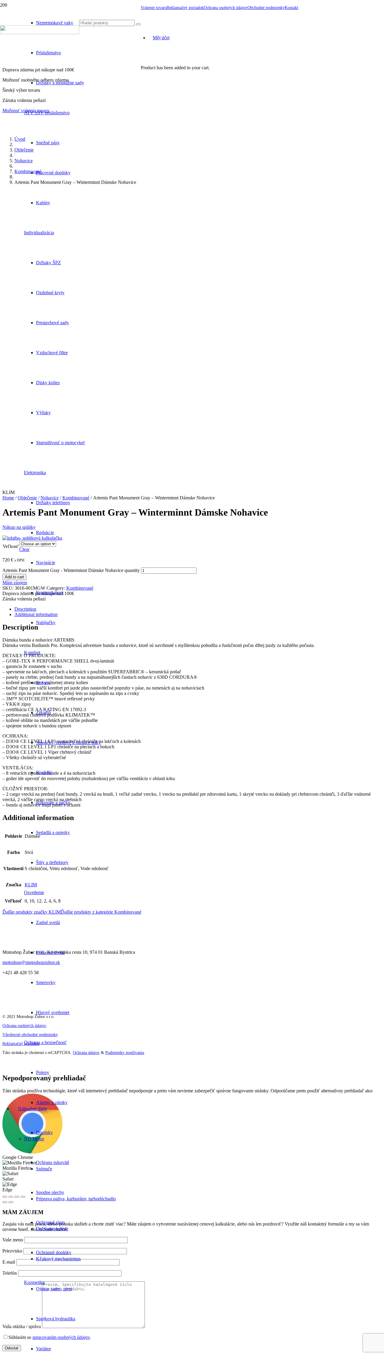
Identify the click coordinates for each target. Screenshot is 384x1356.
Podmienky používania (124, 1052)
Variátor (43, 1348)
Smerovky (46, 982)
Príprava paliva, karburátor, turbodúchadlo (76, 1198)
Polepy (42, 1072)
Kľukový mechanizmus (58, 1258)
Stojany (43, 682)
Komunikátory (50, 592)
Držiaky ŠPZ (48, 262)
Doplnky (44, 1132)
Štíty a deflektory (52, 862)
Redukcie (45, 532)
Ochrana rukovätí (52, 1162)
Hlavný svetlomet (52, 1012)
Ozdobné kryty (50, 292)
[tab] (198, 609)
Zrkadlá (43, 712)
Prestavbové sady (52, 322)
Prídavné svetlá (50, 952)
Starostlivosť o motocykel (60, 442)
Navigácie (45, 562)
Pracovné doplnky (53, 172)
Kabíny (43, 202)
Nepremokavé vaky (54, 22)
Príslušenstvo (48, 52)
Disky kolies (48, 382)
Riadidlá (44, 772)
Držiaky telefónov (53, 502)
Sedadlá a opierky (53, 832)
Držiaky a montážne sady (60, 82)
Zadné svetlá (48, 922)
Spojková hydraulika (55, 1318)
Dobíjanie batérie (52, 1228)
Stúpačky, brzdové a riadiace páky (68, 742)
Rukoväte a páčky (53, 802)
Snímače (44, 1168)
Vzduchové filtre (52, 352)
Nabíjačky (46, 622)
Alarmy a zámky (52, 1102)
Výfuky (43, 412)
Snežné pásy (48, 142)
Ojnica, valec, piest (54, 1288)
